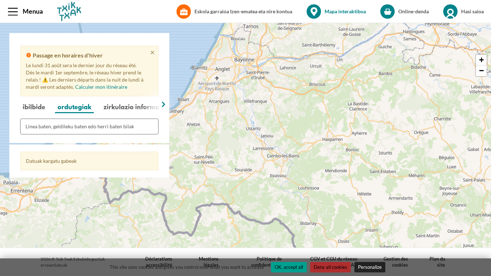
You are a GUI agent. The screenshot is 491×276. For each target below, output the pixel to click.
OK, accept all (289, 267)
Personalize (370, 267)
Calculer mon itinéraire (101, 87)
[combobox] (89, 126)
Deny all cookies (330, 267)
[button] (27, 11)
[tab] (34, 108)
